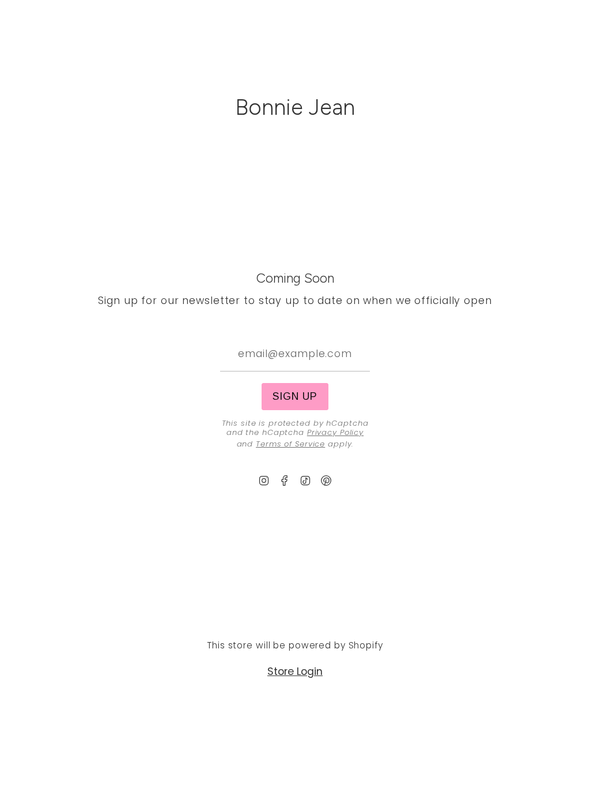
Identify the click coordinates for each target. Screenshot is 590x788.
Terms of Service (290, 443)
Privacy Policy (335, 432)
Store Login (295, 671)
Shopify (366, 645)
